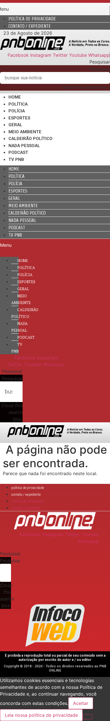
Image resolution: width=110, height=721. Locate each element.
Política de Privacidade (32, 18)
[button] (55, 61)
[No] (87, 716)
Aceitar (80, 703)
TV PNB (16, 159)
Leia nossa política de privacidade (41, 715)
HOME (14, 97)
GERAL (15, 124)
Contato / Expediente (29, 26)
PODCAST (18, 152)
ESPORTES (19, 118)
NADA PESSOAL (24, 145)
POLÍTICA (18, 104)
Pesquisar (99, 69)
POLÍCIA (16, 110)
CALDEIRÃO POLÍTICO (30, 138)
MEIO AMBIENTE (24, 131)
